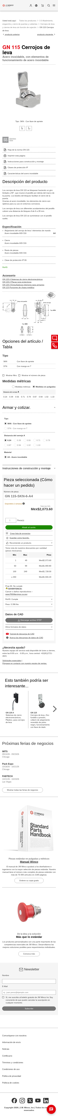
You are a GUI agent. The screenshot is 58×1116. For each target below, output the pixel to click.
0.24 (9, 440)
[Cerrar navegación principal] (54, 5)
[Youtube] (38, 1100)
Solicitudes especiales (11, 660)
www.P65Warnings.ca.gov (16, 594)
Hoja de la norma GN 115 (18, 150)
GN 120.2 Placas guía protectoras (16, 282)
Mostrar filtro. (11, 375)
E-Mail (5, 986)
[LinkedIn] (46, 1100)
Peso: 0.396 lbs (12, 604)
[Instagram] (22, 1100)
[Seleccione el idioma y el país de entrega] (36, 5)
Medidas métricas (22, 387)
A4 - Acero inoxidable (17, 457)
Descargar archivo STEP (31, 620)
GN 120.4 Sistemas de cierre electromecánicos (22, 279)
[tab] (22, 128)
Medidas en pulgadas (46, 387)
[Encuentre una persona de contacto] (54, 338)
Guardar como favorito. (19, 538)
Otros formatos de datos (15, 627)
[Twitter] (30, 1100)
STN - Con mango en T (17, 428)
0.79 (48, 440)
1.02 (29, 445)
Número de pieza (11, 492)
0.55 (29, 440)
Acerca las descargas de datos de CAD (26, 638)
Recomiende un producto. (21, 543)
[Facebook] (14, 1100)
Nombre (5, 975)
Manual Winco (29, 861)
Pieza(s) (20, 520)
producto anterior (12, 34)
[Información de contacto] (54, 345)
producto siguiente (45, 34)
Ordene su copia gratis (29, 880)
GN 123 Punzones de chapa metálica (18, 287)
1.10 (38, 445)
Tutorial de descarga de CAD (22, 634)
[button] (30, 5)
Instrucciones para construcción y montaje (26, 161)
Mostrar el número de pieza (33, 375)
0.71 (38, 440)
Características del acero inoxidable (23, 173)
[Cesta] (42, 5)
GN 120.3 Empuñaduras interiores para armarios (23, 285)
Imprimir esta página (16, 156)
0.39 (19, 440)
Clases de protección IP (18, 167)
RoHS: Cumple (11, 599)
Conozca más (29, 954)
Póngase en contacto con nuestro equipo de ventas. (24, 663)
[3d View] (51, 295)
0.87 (9, 445)
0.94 (19, 445)
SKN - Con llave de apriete (19, 424)
